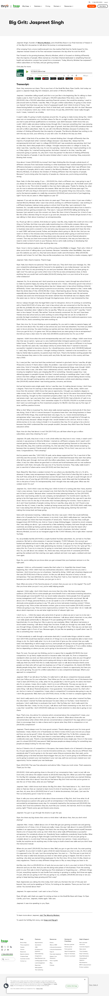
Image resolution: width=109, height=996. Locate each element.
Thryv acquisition (24, 945)
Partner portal (68, 946)
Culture (22, 949)
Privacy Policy (47, 984)
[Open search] (89, 2)
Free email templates (55, 954)
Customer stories (25, 958)
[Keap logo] (10, 6)
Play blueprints (83, 962)
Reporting (37, 965)
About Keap (23, 942)
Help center (82, 949)
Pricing (48, 6)
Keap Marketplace (84, 956)
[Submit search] (3, 959)
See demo (103, 6)
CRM (36, 947)
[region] (47, 985)
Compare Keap (24, 956)
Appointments (39, 942)
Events (51, 942)
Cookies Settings (71, 986)
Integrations (38, 956)
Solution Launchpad (70, 956)
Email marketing (39, 953)
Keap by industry (24, 954)
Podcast (52, 965)
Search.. (7, 959)
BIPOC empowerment (85, 964)
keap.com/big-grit (51, 920)
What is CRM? (53, 945)
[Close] (85, 979)
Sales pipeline (38, 967)
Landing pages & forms (41, 960)
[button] (6, 985)
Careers (22, 947)
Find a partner (68, 949)
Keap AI (52, 951)
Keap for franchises (70, 953)
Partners (56, 6)
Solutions (37, 6)
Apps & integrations (70, 951)
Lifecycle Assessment (56, 949)
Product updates (84, 967)
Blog (51, 963)
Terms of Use (39, 988)
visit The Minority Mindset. (50, 915)
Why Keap (25, 6)
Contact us (23, 961)
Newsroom (23, 951)
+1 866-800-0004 (7, 954)
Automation (38, 945)
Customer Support (84, 946)
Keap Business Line (40, 958)
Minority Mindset (44, 43)
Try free (91, 6)
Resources (68, 6)
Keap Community (83, 953)
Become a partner (69, 944)
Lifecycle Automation (55, 947)
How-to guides (54, 960)
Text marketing (39, 970)
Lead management (40, 963)
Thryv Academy (83, 951)
